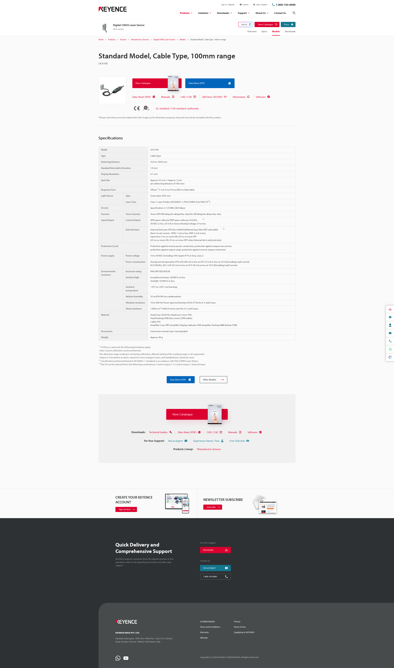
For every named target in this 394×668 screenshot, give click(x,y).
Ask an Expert (175, 440)
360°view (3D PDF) (212, 96)
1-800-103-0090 (286, 4)
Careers (245, 4)
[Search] (294, 13)
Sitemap (204, 637)
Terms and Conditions (210, 626)
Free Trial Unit (237, 440)
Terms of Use (240, 626)
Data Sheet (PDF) (141, 96)
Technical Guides (158, 432)
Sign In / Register (228, 4)
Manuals (165, 96)
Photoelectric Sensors (209, 449)
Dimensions (239, 96)
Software (261, 96)
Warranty (204, 632)
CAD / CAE (186, 96)
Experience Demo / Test (206, 440)
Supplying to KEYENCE (244, 632)
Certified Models (207, 621)
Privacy (237, 621)
